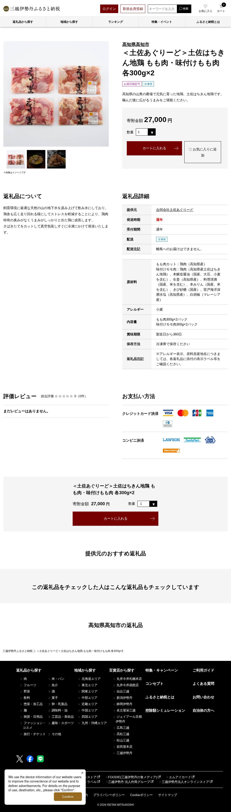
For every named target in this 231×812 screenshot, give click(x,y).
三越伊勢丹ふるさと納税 (17, 651)
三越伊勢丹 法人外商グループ (129, 782)
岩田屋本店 (124, 746)
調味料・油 (59, 710)
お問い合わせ (203, 697)
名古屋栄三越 (126, 710)
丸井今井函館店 (127, 685)
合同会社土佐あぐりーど (174, 210)
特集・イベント (162, 21)
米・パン (57, 679)
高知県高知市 (135, 44)
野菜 (26, 691)
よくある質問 (203, 683)
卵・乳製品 (59, 704)
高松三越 (122, 734)
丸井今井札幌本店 (129, 679)
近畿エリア (89, 704)
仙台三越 (122, 691)
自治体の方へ (203, 710)
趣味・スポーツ (62, 723)
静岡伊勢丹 (124, 704)
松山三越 (122, 740)
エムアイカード (180, 777)
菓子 (54, 697)
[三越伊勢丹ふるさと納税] (31, 9)
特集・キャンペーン (162, 670)
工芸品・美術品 (62, 716)
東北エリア (89, 685)
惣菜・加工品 (33, 704)
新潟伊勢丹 (124, 697)
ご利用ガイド (203, 670)
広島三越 (122, 727)
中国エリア (89, 710)
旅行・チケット (34, 734)
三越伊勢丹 (124, 753)
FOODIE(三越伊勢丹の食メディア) (132, 777)
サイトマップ (167, 795)
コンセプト (155, 683)
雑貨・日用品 (33, 716)
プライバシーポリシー (109, 795)
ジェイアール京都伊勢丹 (129, 719)
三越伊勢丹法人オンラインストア (185, 782)
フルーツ (29, 685)
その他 (56, 734)
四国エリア (89, 716)
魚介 (54, 685)
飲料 (26, 697)
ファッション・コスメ (34, 725)
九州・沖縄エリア (94, 723)
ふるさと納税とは (160, 697)
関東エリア (89, 691)
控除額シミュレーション (165, 710)
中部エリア (89, 697)
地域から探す (69, 21)
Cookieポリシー (141, 795)
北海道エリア (91, 679)
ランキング (115, 21)
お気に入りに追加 (204, 152)
